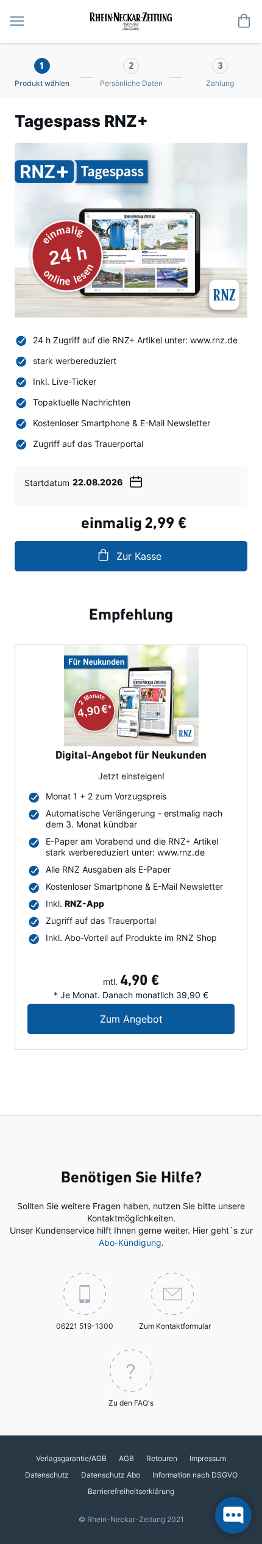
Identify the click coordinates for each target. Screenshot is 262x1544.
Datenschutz (47, 1474)
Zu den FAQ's (131, 1402)
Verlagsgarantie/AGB (71, 1458)
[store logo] (131, 20)
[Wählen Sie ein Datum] (136, 480)
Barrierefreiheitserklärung (131, 1491)
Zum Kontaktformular (175, 1326)
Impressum (207, 1458)
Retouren (161, 1458)
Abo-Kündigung (130, 1242)
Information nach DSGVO (195, 1474)
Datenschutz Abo (110, 1474)
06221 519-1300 (84, 1326)
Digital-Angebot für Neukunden (131, 756)
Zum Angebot (167, 1018)
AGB (126, 1458)
